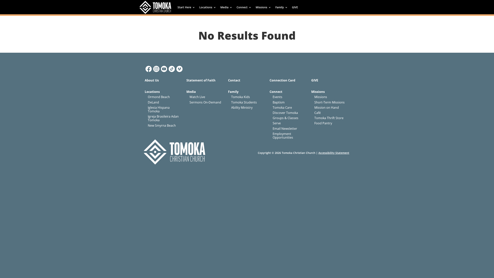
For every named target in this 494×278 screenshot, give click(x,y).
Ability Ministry (242, 107)
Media (224, 7)
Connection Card (282, 80)
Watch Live (197, 97)
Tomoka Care (282, 107)
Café (317, 113)
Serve (277, 123)
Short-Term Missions (329, 102)
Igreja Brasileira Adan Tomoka (163, 118)
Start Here (184, 7)
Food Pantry (323, 123)
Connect (242, 7)
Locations (205, 7)
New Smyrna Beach (162, 125)
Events (277, 97)
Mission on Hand (326, 107)
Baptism (279, 102)
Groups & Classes (285, 118)
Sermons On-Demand (205, 102)
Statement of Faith (201, 80)
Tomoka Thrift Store (328, 118)
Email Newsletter (285, 128)
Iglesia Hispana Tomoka (159, 109)
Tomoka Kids (240, 97)
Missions (261, 7)
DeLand (153, 102)
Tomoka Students (244, 102)
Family (279, 7)
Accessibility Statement (333, 153)
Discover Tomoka (285, 113)
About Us (152, 80)
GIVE (295, 7)
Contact (234, 80)
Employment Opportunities (283, 136)
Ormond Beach (159, 97)
